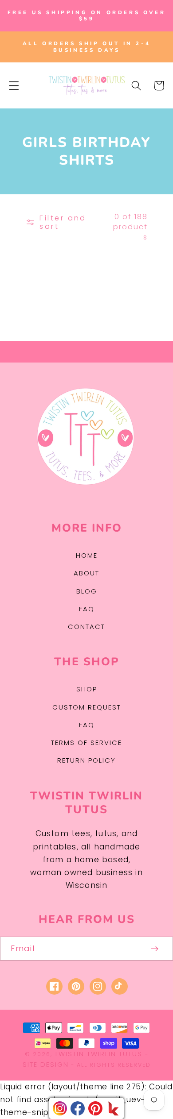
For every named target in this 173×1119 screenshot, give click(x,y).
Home (87, 555)
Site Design (46, 1064)
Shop (86, 689)
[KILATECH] (113, 1108)
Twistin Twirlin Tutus (98, 1053)
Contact (86, 626)
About (86, 573)
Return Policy (86, 760)
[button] (14, 85)
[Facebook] (77, 1108)
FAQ (86, 609)
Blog (86, 591)
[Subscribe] (155, 949)
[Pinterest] (95, 1108)
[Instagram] (60, 1108)
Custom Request (86, 707)
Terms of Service (86, 742)
